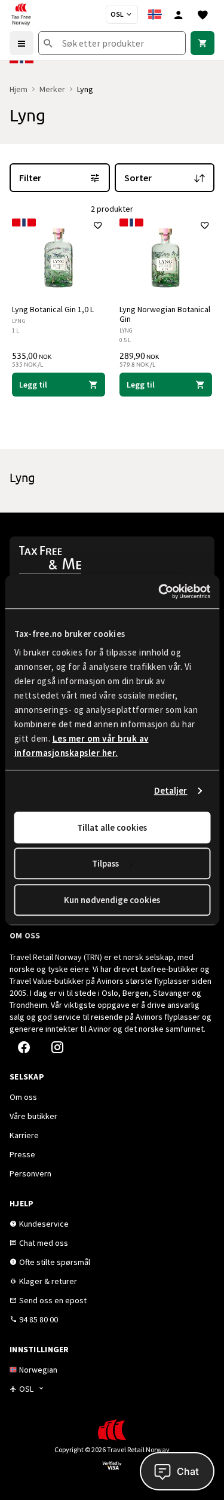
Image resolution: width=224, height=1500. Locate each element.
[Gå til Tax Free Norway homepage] (21, 14)
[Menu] (21, 43)
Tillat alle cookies (112, 827)
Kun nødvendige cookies (112, 900)
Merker (52, 89)
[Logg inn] (179, 14)
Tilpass (105, 863)
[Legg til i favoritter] (98, 225)
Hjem (18, 89)
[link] (202, 43)
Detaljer (171, 790)
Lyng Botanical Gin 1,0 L (53, 309)
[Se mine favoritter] (202, 14)
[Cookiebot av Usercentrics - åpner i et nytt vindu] (159, 591)
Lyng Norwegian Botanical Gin (164, 314)
